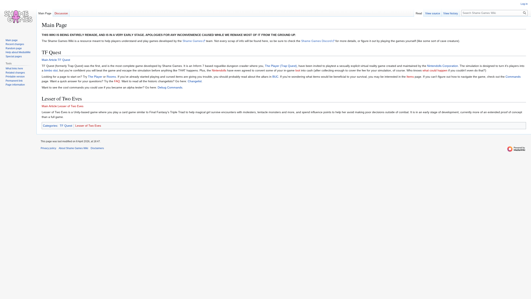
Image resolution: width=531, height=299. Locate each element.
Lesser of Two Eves (88, 125)
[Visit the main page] (18, 16)
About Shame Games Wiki (73, 148)
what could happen (435, 70)
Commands (513, 76)
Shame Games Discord (316, 41)
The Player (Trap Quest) (281, 65)
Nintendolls (219, 70)
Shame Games (192, 41)
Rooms (111, 76)
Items (410, 76)
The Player (95, 76)
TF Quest (66, 125)
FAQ (117, 81)
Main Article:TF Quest (56, 59)
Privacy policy (48, 148)
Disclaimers (97, 148)
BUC (275, 76)
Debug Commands (170, 87)
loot (297, 70)
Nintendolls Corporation (442, 65)
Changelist (195, 81)
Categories (50, 125)
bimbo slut (51, 70)
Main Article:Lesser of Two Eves (62, 106)
